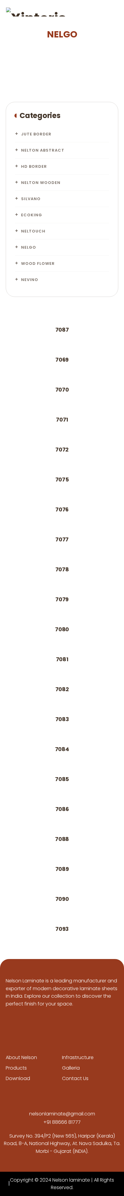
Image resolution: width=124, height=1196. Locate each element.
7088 (62, 839)
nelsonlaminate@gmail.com (62, 1113)
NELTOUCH (33, 231)
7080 (62, 629)
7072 (62, 449)
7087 (62, 329)
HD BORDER (34, 166)
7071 (62, 419)
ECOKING (31, 215)
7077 (62, 539)
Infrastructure (78, 1058)
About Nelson (21, 1058)
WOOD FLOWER (38, 263)
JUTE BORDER (36, 134)
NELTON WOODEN (40, 182)
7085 (62, 779)
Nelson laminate (71, 1180)
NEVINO (29, 280)
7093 (62, 929)
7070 (62, 389)
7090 (62, 899)
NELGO (28, 247)
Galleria (71, 1068)
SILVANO (31, 199)
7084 (62, 749)
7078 (62, 569)
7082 (62, 689)
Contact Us (75, 1079)
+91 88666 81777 (62, 1122)
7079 (62, 599)
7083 (62, 719)
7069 (62, 359)
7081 (62, 659)
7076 (62, 509)
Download (18, 1079)
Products (16, 1068)
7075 (62, 479)
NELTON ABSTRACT (42, 150)
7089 (62, 869)
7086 (62, 809)
